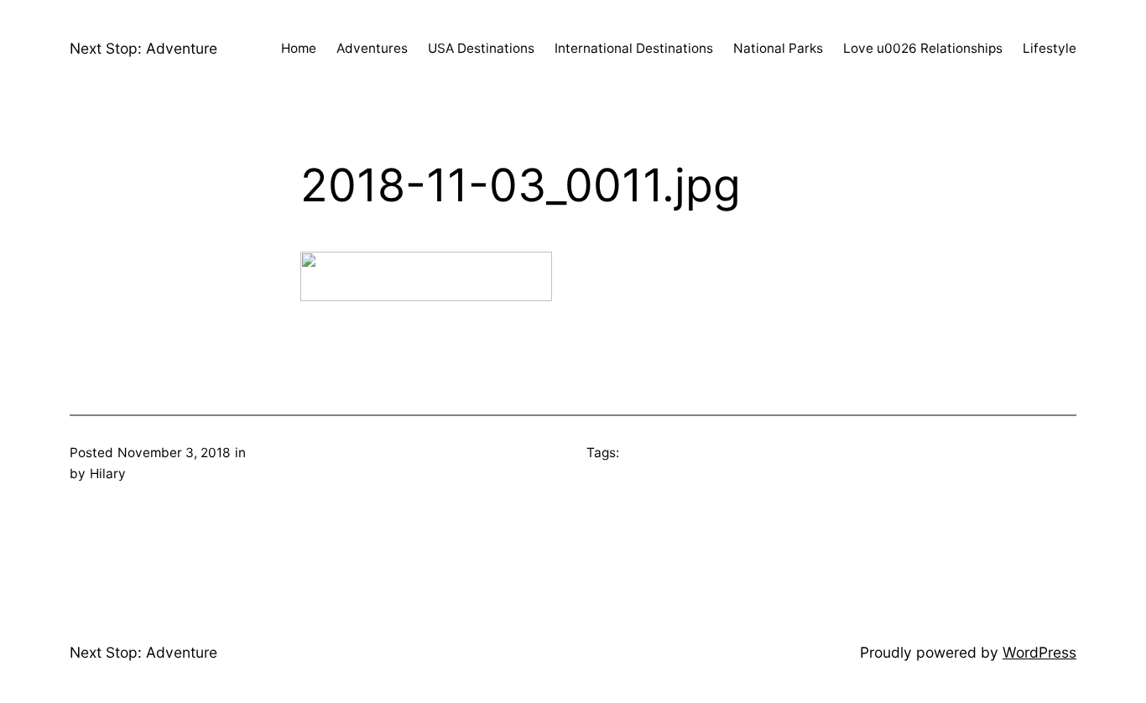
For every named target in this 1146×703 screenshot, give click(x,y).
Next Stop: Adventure (143, 48)
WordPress (1039, 652)
